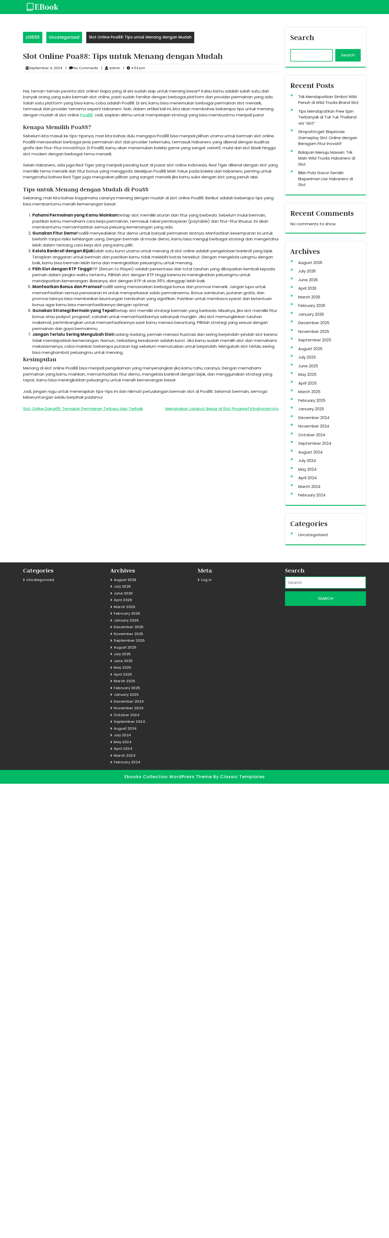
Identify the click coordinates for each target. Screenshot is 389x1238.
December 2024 (313, 417)
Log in (206, 579)
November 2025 (313, 331)
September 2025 (314, 340)
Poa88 (86, 115)
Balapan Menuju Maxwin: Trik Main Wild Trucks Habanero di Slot (326, 158)
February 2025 (311, 400)
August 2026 (310, 262)
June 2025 (308, 366)
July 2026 (307, 271)
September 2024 (314, 443)
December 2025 (313, 322)
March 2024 (309, 486)
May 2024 (307, 469)
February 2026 (311, 305)
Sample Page (39, 1221)
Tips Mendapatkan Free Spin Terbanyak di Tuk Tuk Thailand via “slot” (327, 117)
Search (302, 37)
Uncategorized (64, 37)
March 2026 (309, 297)
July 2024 (307, 460)
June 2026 (308, 280)
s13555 (33, 37)
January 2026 (311, 314)
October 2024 (311, 435)
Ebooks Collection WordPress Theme (168, 777)
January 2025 (311, 409)
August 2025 (310, 348)
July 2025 (307, 357)
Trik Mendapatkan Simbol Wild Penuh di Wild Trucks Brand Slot (328, 99)
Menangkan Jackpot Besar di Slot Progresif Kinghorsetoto (222, 408)
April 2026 (307, 288)
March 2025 (309, 391)
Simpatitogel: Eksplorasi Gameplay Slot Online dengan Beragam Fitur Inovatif (327, 137)
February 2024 (311, 495)
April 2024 (307, 478)
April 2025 (307, 383)
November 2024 (313, 426)
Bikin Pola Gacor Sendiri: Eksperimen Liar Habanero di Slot (325, 178)
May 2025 (307, 374)
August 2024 (310, 452)
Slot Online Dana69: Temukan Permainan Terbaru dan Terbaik (83, 408)
